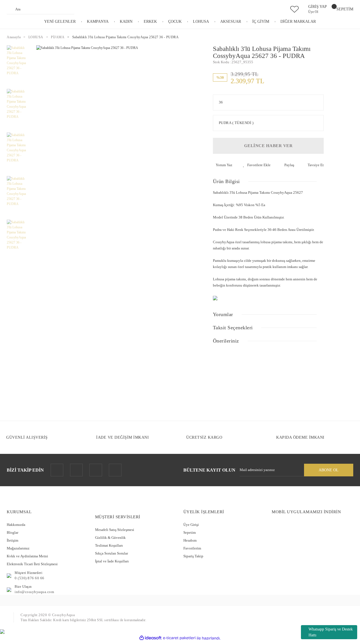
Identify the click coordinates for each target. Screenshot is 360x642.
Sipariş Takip (193, 556)
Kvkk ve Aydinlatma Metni (27, 556)
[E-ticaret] (179, 638)
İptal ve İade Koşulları (112, 561)
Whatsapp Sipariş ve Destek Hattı (331, 632)
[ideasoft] (150, 638)
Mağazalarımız (18, 548)
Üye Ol (313, 12)
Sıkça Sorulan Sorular (111, 553)
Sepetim (189, 532)
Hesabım (190, 540)
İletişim (12, 540)
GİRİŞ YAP (317, 6)
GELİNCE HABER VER (268, 145)
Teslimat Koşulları (109, 545)
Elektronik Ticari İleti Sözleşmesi (32, 564)
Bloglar (12, 532)
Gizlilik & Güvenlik (110, 537)
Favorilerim (192, 548)
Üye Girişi (191, 524)
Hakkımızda (16, 524)
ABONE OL (329, 470)
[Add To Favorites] (257, 165)
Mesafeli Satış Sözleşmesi (114, 530)
